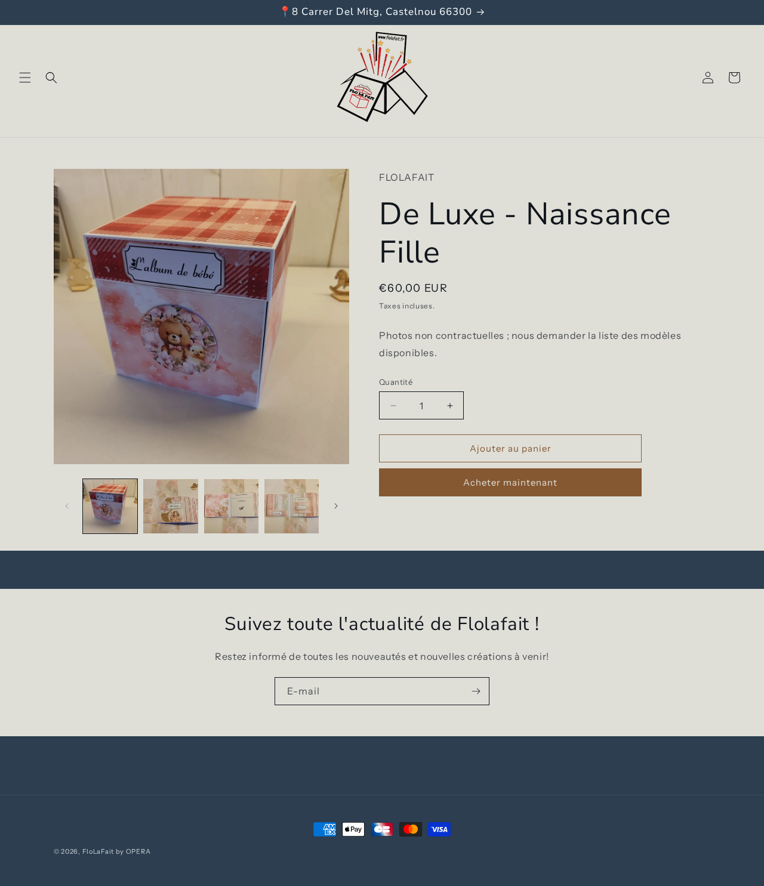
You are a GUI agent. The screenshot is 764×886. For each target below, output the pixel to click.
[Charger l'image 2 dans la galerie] (170, 506)
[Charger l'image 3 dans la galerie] (231, 506)
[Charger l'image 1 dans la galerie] (110, 506)
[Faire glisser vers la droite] (336, 506)
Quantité (395, 382)
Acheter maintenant (510, 482)
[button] (25, 77)
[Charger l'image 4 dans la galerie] (291, 506)
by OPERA (133, 851)
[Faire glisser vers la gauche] (67, 506)
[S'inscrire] (476, 691)
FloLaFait (98, 851)
